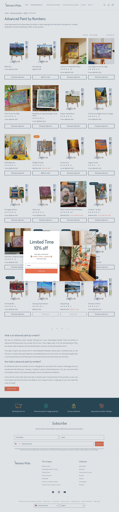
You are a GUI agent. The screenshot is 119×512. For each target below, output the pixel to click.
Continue (41, 271)
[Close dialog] (93, 233)
